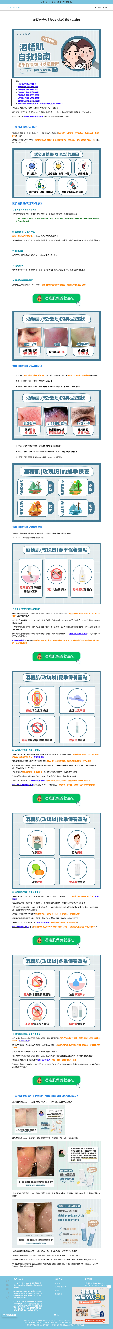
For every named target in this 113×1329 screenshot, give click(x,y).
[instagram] (58, 1315)
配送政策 (58, 1283)
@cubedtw (99, 1283)
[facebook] (55, 1315)
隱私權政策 (58, 1294)
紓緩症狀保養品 (23, 616)
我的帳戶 (98, 7)
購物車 (105, 7)
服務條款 (58, 1290)
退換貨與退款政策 (60, 1287)
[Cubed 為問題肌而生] (13, 7)
